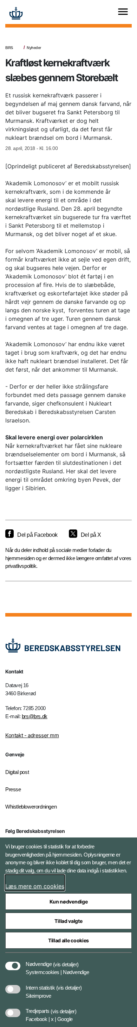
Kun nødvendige (69, 902)
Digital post (17, 772)
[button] (66, 960)
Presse (13, 789)
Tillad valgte (68, 921)
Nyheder (34, 48)
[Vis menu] (122, 12)
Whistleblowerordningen (31, 807)
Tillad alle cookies (68, 940)
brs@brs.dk (34, 716)
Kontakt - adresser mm (32, 735)
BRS (9, 48)
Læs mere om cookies (34, 886)
